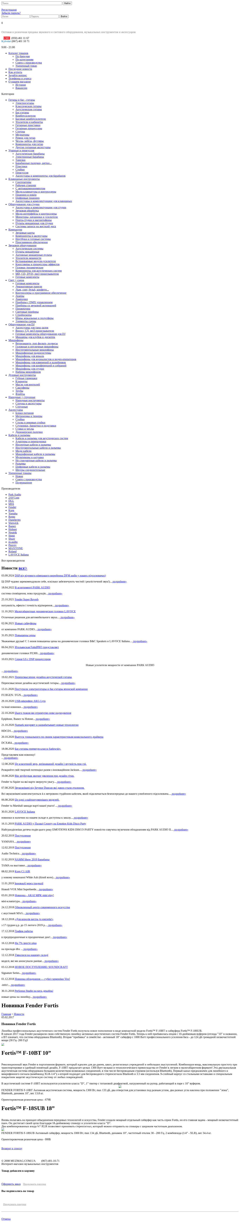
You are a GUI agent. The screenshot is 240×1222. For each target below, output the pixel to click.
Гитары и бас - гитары (21, 99)
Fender (12, 507)
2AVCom (13, 497)
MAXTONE (15, 548)
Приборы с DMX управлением (34, 302)
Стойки (20, 169)
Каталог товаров (18, 53)
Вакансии (21, 87)
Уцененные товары (19, 473)
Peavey (12, 545)
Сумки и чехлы (24, 428)
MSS (11, 504)
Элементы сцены (25, 321)
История (20, 84)
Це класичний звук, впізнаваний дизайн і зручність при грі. (50, 763)
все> (23, 568)
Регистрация (9, 9)
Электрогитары (24, 103)
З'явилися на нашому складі (31, 955)
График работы (24, 931)
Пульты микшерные (27, 251)
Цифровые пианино (27, 197)
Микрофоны (15, 340)
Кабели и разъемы (19, 435)
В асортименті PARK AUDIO (32, 587)
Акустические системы (29, 248)
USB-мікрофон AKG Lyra (30, 700)
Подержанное (23, 482)
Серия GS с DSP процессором (33, 659)
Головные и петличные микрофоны (36, 346)
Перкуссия (21, 172)
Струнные (21, 406)
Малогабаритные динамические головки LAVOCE (45, 611)
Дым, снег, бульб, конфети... (32, 289)
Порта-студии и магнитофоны (33, 220)
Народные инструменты (30, 400)
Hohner (12, 529)
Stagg (11, 535)
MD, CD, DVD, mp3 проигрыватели (37, 273)
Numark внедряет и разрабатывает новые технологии (47, 724)
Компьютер (15, 229)
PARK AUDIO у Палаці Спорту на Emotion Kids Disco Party (50, 823)
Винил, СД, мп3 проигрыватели (34, 330)
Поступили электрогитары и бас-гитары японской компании (51, 689)
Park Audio (14, 494)
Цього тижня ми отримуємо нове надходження (43, 712)
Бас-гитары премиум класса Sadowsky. (38, 748)
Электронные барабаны (29, 156)
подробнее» (119, 581)
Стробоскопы (23, 314)
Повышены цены (25, 635)
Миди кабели (23, 450)
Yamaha (12, 513)
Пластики (21, 166)
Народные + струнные (21, 397)
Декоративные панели (28, 286)
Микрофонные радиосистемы (33, 352)
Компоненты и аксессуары (31, 235)
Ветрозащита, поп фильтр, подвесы (36, 343)
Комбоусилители (25, 115)
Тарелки (20, 159)
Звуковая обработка (27, 210)
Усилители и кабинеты (29, 122)
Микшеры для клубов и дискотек (35, 337)
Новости (19, 1014)
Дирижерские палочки (29, 431)
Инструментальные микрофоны (34, 349)
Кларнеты (21, 381)
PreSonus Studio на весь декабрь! (34, 990)
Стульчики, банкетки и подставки (35, 425)
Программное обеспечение (31, 242)
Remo (11, 516)
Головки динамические (29, 267)
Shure (11, 538)
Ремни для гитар (25, 137)
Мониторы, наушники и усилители (36, 216)
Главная (6, 1014)
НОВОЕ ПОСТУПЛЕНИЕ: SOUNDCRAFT (41, 966)
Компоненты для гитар (29, 144)
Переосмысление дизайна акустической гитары (43, 677)
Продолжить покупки (34, 1184)
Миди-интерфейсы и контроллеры (36, 213)
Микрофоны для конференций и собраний (40, 365)
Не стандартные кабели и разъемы (36, 460)
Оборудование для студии (24, 204)
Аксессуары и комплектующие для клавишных (43, 201)
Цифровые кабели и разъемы (32, 466)
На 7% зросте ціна (26, 943)
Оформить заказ (11, 1183)
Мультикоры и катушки (29, 457)
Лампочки (21, 299)
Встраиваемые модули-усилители (35, 261)
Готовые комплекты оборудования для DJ (40, 333)
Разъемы (20, 463)
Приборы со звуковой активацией (35, 305)
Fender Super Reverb (26, 599)
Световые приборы (27, 311)
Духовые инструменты (22, 375)
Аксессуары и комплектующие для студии (40, 207)
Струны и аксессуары (28, 403)
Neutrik (12, 532)
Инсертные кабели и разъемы (33, 444)
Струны (20, 131)
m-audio (13, 541)
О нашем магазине (19, 81)
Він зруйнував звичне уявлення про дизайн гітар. (44, 775)
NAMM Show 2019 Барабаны (32, 859)
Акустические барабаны (30, 153)
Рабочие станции (25, 185)
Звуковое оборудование (22, 245)
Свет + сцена (16, 280)
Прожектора (22, 308)
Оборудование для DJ (21, 324)
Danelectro (14, 519)
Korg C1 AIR (22, 871)
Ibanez (12, 526)
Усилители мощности (28, 258)
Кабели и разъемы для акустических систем (41, 438)
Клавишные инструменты (24, 178)
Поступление (23, 835)
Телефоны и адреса (19, 78)
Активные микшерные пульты (33, 254)
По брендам (22, 56)
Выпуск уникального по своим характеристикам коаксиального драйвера (59, 736)
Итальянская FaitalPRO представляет (37, 647)
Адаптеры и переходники (30, 441)
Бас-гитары (22, 112)
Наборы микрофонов (28, 371)
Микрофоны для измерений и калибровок (40, 362)
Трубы (19, 390)
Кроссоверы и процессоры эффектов (37, 264)
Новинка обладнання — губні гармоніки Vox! (42, 978)
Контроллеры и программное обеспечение (40, 292)
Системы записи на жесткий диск (35, 226)
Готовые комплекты (27, 276)
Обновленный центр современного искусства (42, 907)
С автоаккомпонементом (30, 188)
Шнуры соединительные (30, 469)
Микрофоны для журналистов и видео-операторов (45, 359)
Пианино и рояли (26, 194)
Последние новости (20, 68)
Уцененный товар (26, 65)
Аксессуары (15, 409)
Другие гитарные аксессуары (33, 147)
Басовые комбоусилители (30, 118)
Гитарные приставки (27, 125)
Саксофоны (22, 387)
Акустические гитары (28, 109)
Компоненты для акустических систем (38, 270)
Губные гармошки (26, 378)
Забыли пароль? (11, 12)
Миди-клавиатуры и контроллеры (35, 191)
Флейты (20, 394)
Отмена (6, 1218)
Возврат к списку (11, 1148)
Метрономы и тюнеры (28, 416)
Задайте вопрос (17, 75)
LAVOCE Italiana (18, 554)
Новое (19, 476)
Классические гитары (28, 106)
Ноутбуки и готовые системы (33, 239)
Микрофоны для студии (29, 368)
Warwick (13, 522)
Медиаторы (22, 134)
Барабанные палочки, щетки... (33, 163)
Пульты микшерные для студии (34, 223)
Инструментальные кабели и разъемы (38, 447)
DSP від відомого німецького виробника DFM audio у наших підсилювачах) (60, 575)
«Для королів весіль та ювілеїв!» (34, 919)
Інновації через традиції (29, 883)
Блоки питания (24, 412)
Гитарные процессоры (28, 128)
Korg (11, 510)
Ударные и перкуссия (21, 150)
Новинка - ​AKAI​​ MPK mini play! (34, 895)
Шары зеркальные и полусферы (34, 318)
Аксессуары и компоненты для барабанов (40, 175)
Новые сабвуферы (25, 623)
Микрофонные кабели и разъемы (35, 454)
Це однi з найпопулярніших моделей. (37, 799)
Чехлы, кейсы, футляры (29, 141)
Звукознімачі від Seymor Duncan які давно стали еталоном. (50, 787)
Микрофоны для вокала (29, 356)
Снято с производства (28, 62)
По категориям (24, 59)
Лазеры (19, 295)
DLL (11, 500)
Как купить (15, 72)
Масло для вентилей (27, 384)
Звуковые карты (25, 232)
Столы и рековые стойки (30, 422)
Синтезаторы (23, 182)
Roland (12, 551)
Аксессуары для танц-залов (31, 327)
